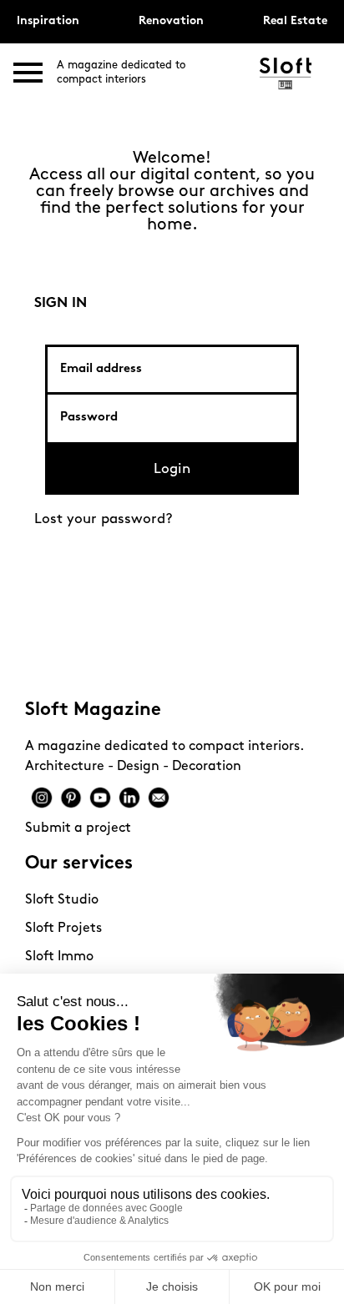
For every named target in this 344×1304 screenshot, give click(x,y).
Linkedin (129, 797)
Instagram (41, 797)
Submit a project (78, 828)
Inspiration (48, 21)
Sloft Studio (62, 900)
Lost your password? (103, 519)
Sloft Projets (63, 928)
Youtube (100, 797)
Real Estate (295, 21)
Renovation (171, 21)
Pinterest (70, 797)
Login (172, 469)
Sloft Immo (59, 957)
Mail (158, 797)
